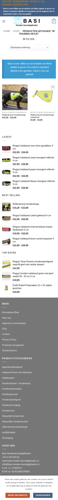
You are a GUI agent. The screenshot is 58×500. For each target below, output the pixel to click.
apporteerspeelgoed (12, 367)
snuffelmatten (8, 432)
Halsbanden (8, 378)
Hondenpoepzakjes (12, 389)
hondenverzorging (11, 405)
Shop (16, 31)
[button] (3, 21)
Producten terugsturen (13, 345)
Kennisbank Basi (10, 312)
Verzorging (7, 438)
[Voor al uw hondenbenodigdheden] (29, 21)
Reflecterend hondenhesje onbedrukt (42, 116)
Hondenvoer (8, 410)
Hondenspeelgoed (11, 399)
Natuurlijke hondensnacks (15, 421)
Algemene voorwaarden (14, 323)
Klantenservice (9, 350)
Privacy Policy (9, 339)
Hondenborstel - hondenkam (16, 383)
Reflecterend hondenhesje (14, 115)
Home (6, 31)
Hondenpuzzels (10, 394)
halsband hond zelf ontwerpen (17, 372)
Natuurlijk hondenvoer (13, 416)
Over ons (6, 318)
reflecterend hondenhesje (15, 427)
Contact (6, 334)
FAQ (4, 329)
